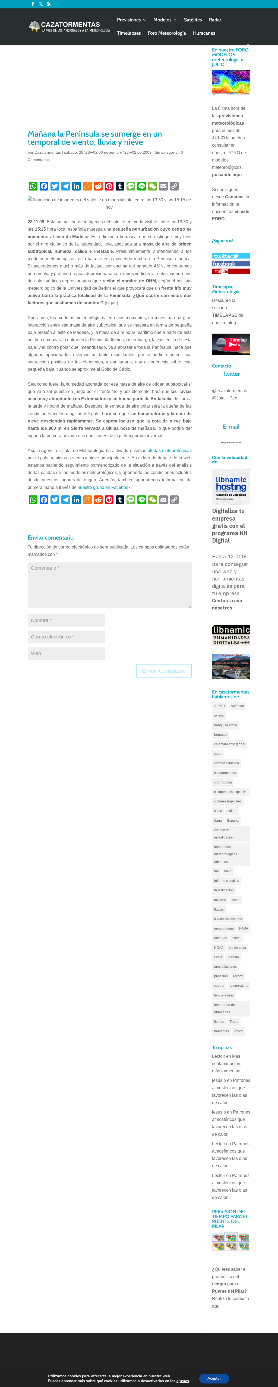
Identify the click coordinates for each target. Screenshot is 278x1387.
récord (238, 976)
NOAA (218, 948)
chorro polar (223, 782)
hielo (228, 871)
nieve (236, 938)
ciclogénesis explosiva (231, 792)
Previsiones (129, 20)
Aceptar (214, 1378)
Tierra (234, 1022)
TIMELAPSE (224, 315)
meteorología (224, 928)
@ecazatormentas (229, 390)
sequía (219, 986)
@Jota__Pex (224, 398)
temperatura (239, 986)
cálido (232, 811)
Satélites (193, 20)
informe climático (226, 881)
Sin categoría (166, 152)
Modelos (162, 20)
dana (218, 820)
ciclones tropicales (228, 801)
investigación (224, 890)
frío (216, 871)
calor (218, 754)
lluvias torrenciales (228, 919)
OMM (218, 957)
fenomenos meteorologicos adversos (225, 854)
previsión (221, 976)
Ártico (238, 1031)
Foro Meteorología (167, 33)
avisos (219, 715)
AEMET (219, 706)
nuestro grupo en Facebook (104, 487)
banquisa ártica (225, 725)
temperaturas (224, 995)
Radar (215, 20)
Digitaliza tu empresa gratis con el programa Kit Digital (230, 525)
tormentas (221, 1031)
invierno (220, 900)
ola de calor (237, 948)
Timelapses (129, 33)
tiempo (219, 1022)
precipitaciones (225, 967)
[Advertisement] (109, 87)
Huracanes (204, 33)
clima (218, 811)
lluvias (219, 909)
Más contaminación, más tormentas (226, 1063)
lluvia (235, 900)
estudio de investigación (224, 833)
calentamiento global (229, 744)
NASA (243, 928)
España (233, 820)
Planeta (233, 957)
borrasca (220, 735)
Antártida (237, 706)
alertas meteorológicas (170, 450)
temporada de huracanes (224, 1008)
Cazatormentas (47, 152)
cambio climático (226, 763)
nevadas (220, 938)
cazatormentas (225, 773)
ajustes (182, 1381)
